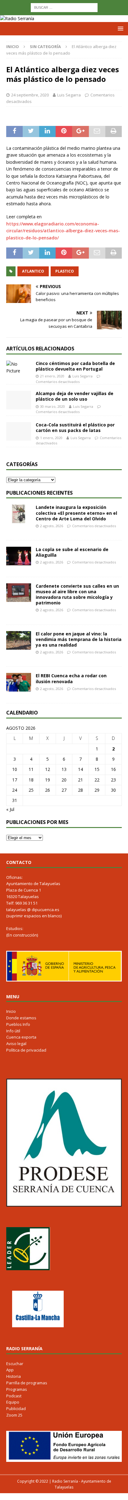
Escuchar (14, 1363)
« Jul (10, 809)
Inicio (11, 1011)
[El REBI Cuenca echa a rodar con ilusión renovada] (18, 682)
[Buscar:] (64, 7)
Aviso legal (16, 1043)
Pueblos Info (18, 1024)
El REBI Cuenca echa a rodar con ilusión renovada (71, 678)
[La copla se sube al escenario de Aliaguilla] (18, 556)
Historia (13, 1376)
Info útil (13, 1031)
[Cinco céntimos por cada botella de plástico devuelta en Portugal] (18, 368)
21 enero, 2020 (52, 376)
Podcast (13, 1396)
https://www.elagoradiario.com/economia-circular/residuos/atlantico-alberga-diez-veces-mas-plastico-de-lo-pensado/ (63, 231)
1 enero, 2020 (51, 437)
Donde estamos (21, 1018)
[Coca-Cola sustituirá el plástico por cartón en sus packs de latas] (18, 431)
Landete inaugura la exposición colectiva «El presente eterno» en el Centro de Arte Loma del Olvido (76, 512)
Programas (16, 1389)
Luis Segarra (69, 95)
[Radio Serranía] (17, 18)
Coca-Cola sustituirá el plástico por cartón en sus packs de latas (75, 427)
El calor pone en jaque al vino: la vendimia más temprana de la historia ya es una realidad (78, 639)
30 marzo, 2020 (52, 406)
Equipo (12, 1402)
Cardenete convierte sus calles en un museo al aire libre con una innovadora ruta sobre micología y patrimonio (77, 594)
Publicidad (16, 1408)
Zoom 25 (14, 1415)
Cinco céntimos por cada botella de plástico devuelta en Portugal (75, 366)
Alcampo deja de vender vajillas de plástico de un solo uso (74, 396)
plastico (64, 271)
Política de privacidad (26, 1050)
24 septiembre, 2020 (30, 95)
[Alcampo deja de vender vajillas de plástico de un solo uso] (18, 400)
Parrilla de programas (26, 1383)
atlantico (33, 271)
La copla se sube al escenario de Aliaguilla (72, 552)
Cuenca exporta (21, 1037)
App (10, 1370)
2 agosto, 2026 (51, 525)
